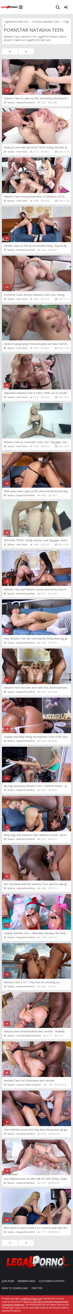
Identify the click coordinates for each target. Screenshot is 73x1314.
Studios (11, 102)
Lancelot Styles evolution (28, 1035)
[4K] (36, 1126)
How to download (15, 1288)
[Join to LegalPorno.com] (36, 1270)
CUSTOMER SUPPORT (52, 1281)
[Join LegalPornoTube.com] (65, 7)
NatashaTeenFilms (25, 102)
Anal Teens (21, 151)
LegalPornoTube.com (10, 7)
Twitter (36, 1288)
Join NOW (8, 1281)
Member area (26, 1281)
